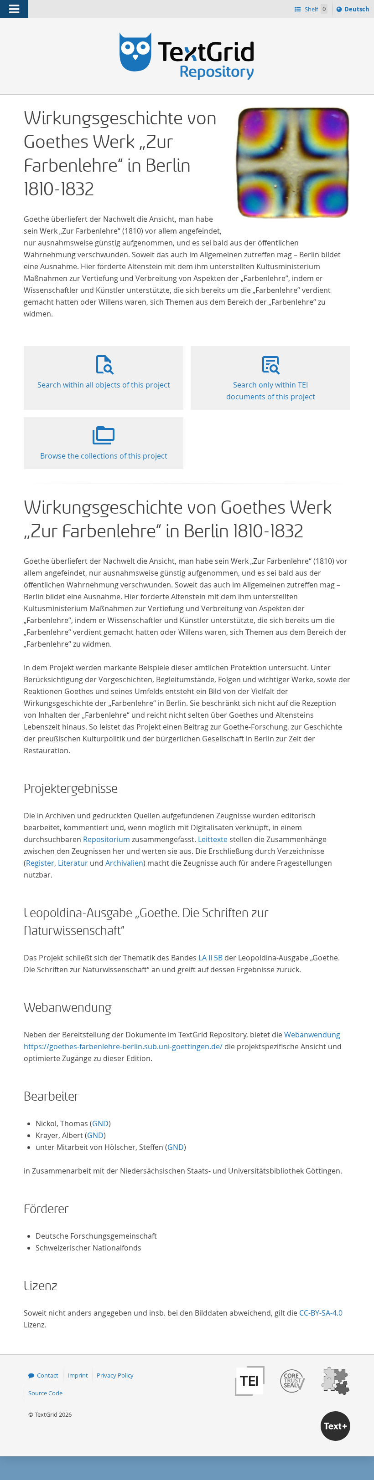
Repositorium (106, 839)
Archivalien (124, 863)
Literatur (73, 863)
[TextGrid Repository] (187, 36)
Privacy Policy (115, 1375)
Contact (47, 1375)
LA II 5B (210, 958)
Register (40, 863)
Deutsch (358, 11)
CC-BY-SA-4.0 (321, 1313)
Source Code (45, 1393)
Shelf (314, 9)
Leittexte (213, 839)
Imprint (78, 1375)
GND (100, 1123)
